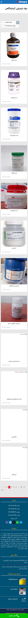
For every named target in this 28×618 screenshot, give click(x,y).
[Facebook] (6, 522)
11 (24, 487)
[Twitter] (10, 522)
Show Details (7, 64)
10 (21, 487)
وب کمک (9, 610)
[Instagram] (13, 522)
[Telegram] (20, 522)
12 (2, 490)
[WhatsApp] (17, 522)
